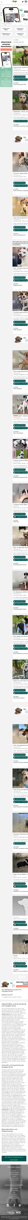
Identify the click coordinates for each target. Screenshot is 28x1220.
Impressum (14, 1194)
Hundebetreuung (14, 1172)
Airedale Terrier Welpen (7, 29)
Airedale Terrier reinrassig (22, 34)
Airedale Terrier (18, 42)
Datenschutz (14, 1196)
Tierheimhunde (14, 1178)
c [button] (14, 56)
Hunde (14, 1170)
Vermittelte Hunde (14, 1180)
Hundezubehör (14, 1174)
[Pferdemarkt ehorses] (10, 1212)
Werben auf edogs (14, 1198)
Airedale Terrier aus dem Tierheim (7, 34)
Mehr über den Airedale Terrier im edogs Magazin (14, 1158)
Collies (7, 1092)
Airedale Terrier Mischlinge (21, 29)
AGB (14, 1192)
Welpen (14, 1176)
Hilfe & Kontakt (14, 1190)
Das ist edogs (14, 1188)
